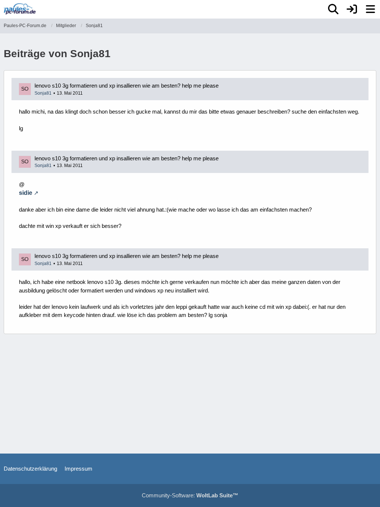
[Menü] (370, 9)
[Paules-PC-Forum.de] (19, 8)
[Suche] (333, 9)
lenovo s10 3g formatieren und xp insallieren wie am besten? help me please (127, 85)
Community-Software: (190, 495)
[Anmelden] (351, 9)
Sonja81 (43, 93)
